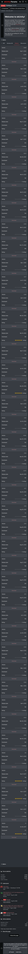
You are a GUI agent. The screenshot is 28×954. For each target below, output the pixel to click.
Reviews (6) (10, 43)
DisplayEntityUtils (9, 912)
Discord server (15, 29)
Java (4, 889)
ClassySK (7, 899)
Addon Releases (6, 902)
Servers (5, 896)
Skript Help (5, 909)
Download (14, 61)
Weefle (3, 10)
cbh (26, 879)
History (17, 43)
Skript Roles (5, 886)
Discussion (23, 43)
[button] (2, 1)
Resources (18, 24)
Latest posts (6, 883)
